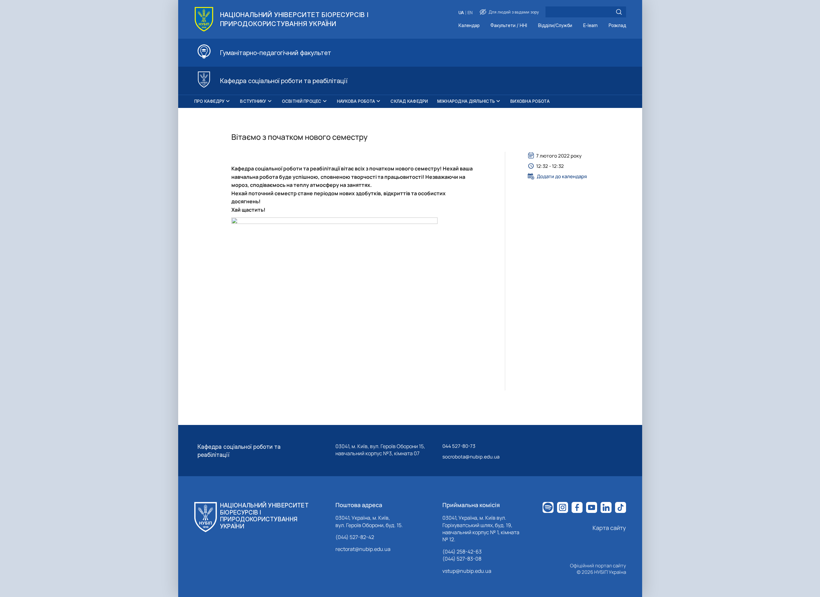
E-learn (590, 25)
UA (461, 13)
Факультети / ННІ (508, 25)
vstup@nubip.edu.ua (466, 570)
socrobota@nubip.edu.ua (470, 456)
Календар (468, 25)
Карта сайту (609, 528)
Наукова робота (356, 101)
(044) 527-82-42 (354, 537)
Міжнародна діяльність (466, 101)
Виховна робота (530, 101)
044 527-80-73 (458, 446)
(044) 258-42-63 (462, 551)
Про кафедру (209, 101)
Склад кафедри (409, 101)
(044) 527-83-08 (461, 558)
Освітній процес (302, 101)
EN (470, 13)
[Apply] (619, 11)
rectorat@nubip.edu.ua (363, 549)
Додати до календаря (562, 176)
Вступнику (253, 101)
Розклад (617, 25)
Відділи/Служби (555, 25)
